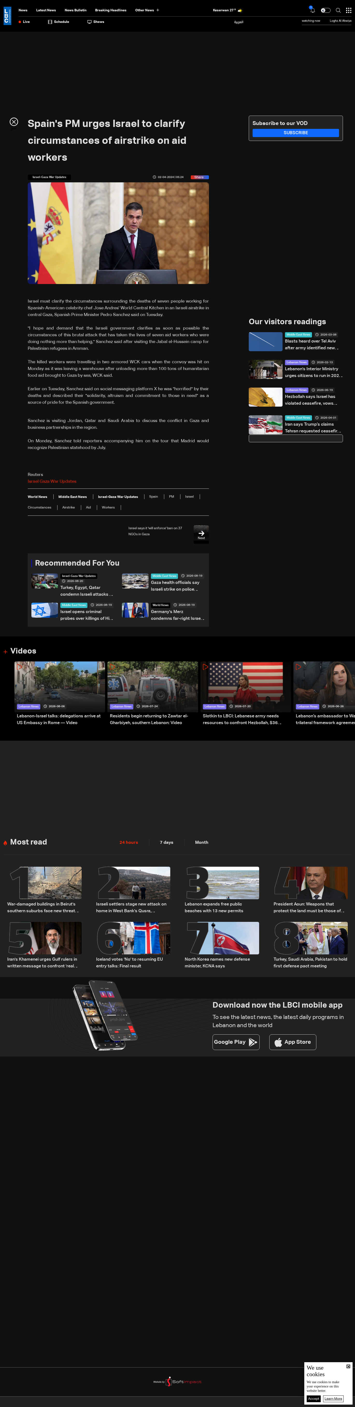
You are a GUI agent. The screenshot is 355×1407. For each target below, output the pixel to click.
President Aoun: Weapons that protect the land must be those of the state (307, 908)
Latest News (46, 10)
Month (201, 842)
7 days (166, 842)
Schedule (61, 22)
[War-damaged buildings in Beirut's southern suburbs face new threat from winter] (44, 890)
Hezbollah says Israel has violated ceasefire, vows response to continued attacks (310, 401)
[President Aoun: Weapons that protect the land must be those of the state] (311, 890)
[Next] (349, 693)
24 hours (129, 842)
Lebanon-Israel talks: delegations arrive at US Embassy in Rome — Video (59, 719)
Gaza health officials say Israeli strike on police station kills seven (175, 587)
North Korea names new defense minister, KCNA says (217, 962)
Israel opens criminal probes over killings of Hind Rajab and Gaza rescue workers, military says (87, 616)
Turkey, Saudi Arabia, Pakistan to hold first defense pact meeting (310, 962)
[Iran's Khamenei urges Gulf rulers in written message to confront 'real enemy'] (44, 946)
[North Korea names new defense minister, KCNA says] (222, 946)
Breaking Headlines (111, 10)
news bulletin (75, 10)
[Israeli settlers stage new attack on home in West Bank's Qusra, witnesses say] (133, 890)
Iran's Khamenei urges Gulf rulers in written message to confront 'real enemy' (42, 963)
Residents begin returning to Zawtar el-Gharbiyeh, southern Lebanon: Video (149, 719)
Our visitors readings (287, 322)
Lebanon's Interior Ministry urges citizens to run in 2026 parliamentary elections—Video (313, 373)
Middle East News (164, 576)
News (23, 10)
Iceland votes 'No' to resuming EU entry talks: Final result (129, 962)
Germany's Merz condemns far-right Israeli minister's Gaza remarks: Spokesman (177, 616)
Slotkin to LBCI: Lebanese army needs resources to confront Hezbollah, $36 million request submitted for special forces (246, 720)
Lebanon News (297, 362)
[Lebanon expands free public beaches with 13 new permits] (222, 890)
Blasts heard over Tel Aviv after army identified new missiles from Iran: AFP (310, 345)
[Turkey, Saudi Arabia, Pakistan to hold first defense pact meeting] (311, 946)
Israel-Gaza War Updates (79, 576)
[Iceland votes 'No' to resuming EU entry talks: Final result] (133, 946)
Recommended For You (77, 563)
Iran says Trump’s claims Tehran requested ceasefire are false (312, 428)
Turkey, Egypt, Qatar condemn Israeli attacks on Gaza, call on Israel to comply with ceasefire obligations (87, 592)
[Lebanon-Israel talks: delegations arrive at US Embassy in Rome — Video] (59, 693)
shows (98, 22)
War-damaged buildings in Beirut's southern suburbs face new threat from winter (41, 908)
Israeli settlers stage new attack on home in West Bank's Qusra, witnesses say (131, 908)
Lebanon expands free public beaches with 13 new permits (214, 907)
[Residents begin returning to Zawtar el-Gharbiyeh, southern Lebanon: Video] (152, 693)
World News (161, 605)
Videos (23, 651)
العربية (238, 22)
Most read (28, 842)
